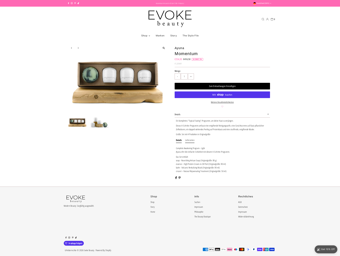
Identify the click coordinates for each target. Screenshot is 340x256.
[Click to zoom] (164, 48)
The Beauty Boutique (202, 216)
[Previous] (72, 48)
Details (177, 114)
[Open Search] (263, 19)
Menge (177, 70)
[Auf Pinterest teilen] (179, 178)
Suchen (197, 202)
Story (173, 35)
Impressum (198, 206)
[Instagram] (71, 3)
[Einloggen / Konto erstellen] (267, 19)
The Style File (191, 35)
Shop (144, 35)
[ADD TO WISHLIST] (222, 106)
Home (152, 211)
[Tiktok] (78, 3)
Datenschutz (243, 206)
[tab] (179, 140)
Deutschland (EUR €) (262, 3)
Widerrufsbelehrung (246, 216)
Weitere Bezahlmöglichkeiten (222, 102)
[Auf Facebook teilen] (176, 178)
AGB (240, 202)
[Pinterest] (75, 3)
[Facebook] (68, 3)
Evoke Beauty (89, 250)
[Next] (78, 48)
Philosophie (198, 211)
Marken (160, 35)
